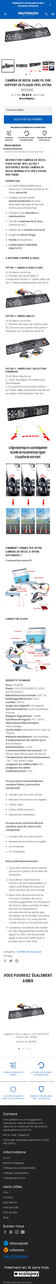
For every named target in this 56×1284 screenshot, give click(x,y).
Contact (8, 1197)
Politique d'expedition (16, 1173)
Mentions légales (13, 1163)
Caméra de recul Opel (29, 951)
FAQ (5, 1192)
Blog (5, 1217)
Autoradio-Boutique (21, 1282)
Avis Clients (10, 1202)
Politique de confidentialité (19, 1168)
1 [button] (26, 74)
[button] (19, 1048)
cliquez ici (23, 1135)
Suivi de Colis (10, 1207)
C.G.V (6, 1158)
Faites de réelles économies (24, 151)
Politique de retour (14, 1178)
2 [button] (29, 74)
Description (13, 145)
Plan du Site (10, 1212)
